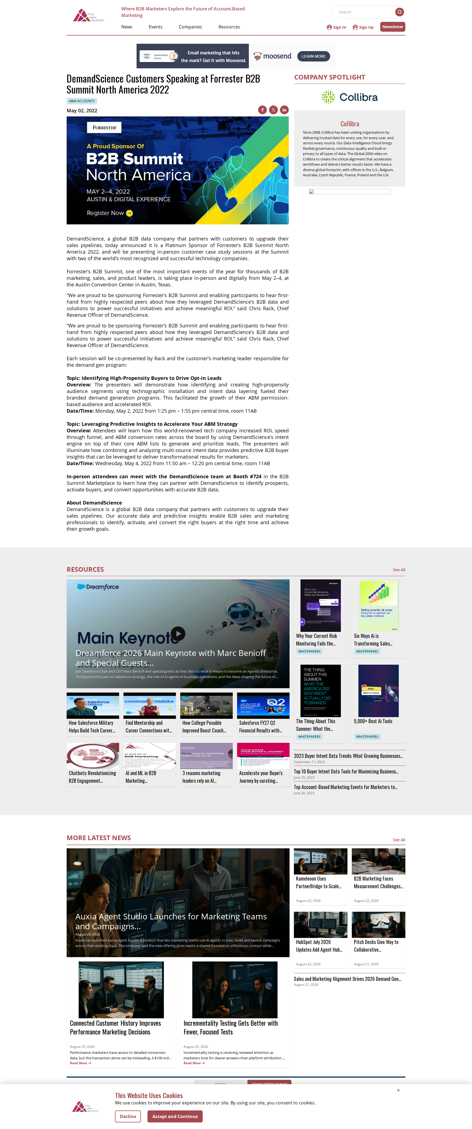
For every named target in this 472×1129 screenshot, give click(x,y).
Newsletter (392, 26)
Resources (229, 27)
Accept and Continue (175, 1116)
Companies (190, 27)
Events (156, 27)
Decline (128, 1116)
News (126, 27)
